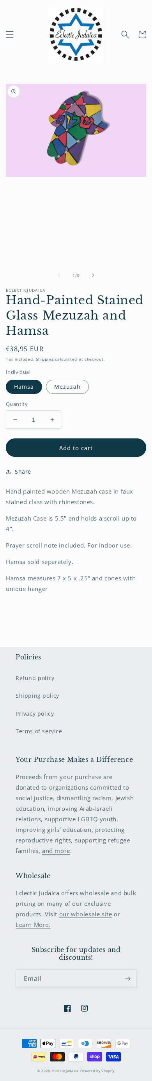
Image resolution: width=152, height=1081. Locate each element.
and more (56, 851)
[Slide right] (93, 275)
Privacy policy (35, 713)
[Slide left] (58, 275)
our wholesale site (85, 914)
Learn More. (33, 924)
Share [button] (23, 471)
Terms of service (39, 731)
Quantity (17, 404)
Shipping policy (37, 695)
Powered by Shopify (97, 1070)
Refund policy (35, 678)
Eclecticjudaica (65, 1070)
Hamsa (24, 386)
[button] (9, 34)
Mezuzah (67, 386)
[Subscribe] (127, 979)
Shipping (45, 359)
